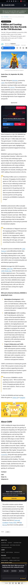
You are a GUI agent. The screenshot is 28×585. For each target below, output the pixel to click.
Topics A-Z (16, 552)
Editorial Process (15, 545)
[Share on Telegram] (26, 48)
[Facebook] (9, 1)
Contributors (17, 542)
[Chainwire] (2, 44)
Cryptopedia (9, 552)
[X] (18, 1)
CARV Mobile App (6, 271)
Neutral (21, 571)
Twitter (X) (15, 397)
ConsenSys (4, 454)
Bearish (13, 571)
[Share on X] (17, 48)
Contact (10, 542)
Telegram (22, 397)
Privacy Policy (13, 522)
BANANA (15, 80)
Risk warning (4, 560)
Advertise (3, 542)
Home (2, 16)
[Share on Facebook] (20, 48)
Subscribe (14, 498)
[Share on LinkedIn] (23, 48)
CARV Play (9, 268)
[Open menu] (25, 5)
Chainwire (13, 43)
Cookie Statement (6, 558)
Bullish (6, 571)
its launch (12, 87)
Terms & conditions (14, 560)
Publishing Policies (6, 547)
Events (3, 552)
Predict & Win (21, 107)
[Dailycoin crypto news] (8, 5)
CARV (2, 83)
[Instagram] (15, 1)
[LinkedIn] (13, 1)
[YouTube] (11, 1)
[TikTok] (7, 1)
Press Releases (6, 16)
